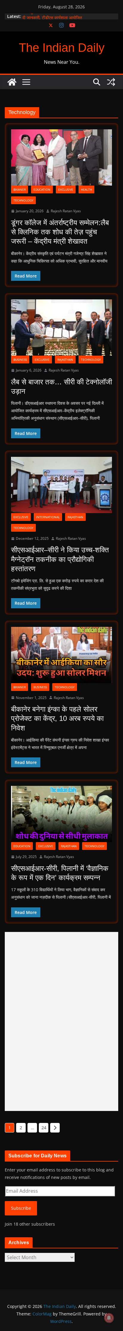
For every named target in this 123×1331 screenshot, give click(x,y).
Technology (23, 200)
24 (43, 1127)
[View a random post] (111, 82)
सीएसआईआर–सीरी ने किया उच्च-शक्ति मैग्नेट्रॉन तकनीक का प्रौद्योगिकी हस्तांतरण (60, 559)
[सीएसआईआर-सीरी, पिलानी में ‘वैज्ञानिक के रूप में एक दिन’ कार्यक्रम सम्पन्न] (61, 814)
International (48, 517)
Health (86, 189)
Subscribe (21, 1208)
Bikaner (19, 189)
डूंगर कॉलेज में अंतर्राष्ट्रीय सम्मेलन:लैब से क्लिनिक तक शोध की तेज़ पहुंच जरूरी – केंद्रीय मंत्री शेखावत (60, 232)
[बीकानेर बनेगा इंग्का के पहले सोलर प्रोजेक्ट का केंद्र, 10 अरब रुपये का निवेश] (61, 655)
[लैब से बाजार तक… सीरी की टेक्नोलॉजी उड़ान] (61, 327)
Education (41, 189)
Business (20, 359)
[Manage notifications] (109, 1318)
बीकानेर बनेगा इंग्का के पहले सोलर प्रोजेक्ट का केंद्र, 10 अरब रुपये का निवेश (57, 718)
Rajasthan (65, 359)
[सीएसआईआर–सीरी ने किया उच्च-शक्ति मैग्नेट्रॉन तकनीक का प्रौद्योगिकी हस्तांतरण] (61, 485)
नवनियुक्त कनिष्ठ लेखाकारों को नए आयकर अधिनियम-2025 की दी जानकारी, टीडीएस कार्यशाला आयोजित (69, 19)
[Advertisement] (61, 1021)
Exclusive (65, 189)
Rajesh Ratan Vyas (66, 210)
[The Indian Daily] (12, 82)
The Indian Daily (61, 47)
